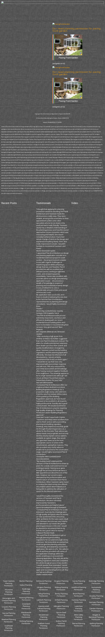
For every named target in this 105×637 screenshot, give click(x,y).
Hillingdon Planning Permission (61, 607)
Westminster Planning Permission (44, 617)
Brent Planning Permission (78, 594)
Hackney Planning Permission (79, 601)
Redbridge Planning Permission (26, 591)
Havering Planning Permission (26, 598)
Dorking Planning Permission (26, 622)
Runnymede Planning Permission (96, 589)
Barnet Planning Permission (78, 624)
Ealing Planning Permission (44, 594)
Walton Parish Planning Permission (61, 623)
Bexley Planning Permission (61, 594)
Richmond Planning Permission (43, 582)
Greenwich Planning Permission (26, 606)
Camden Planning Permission (96, 609)
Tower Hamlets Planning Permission (9, 583)
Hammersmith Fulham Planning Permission (43, 608)
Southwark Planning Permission (8, 628)
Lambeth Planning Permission (44, 601)
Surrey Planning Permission (78, 582)
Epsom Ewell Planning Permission (61, 614)
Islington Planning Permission (44, 588)
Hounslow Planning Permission (8, 591)
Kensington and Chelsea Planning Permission (8, 600)
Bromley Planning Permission (96, 597)
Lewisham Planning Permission (78, 608)
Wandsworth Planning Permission (26, 614)
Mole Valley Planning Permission (78, 617)
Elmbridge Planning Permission (96, 582)
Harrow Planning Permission (8, 614)
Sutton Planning (26, 585)
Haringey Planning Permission (96, 603)
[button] (52, 21)
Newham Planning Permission (9, 620)
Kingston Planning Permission (61, 582)
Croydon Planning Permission (9, 608)
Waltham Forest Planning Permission (44, 625)
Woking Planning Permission (61, 588)
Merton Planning (26, 581)
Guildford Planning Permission (78, 588)
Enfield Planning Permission (61, 601)
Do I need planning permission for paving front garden (76, 29)
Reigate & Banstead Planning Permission (96, 617)
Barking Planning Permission (96, 624)
